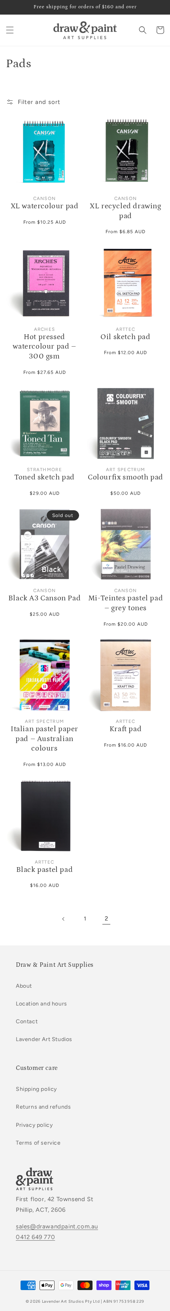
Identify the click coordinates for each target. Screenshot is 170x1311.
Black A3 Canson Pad (44, 598)
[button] (10, 30)
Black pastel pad (44, 870)
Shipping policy (36, 1089)
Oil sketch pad (125, 337)
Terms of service (38, 1142)
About (24, 986)
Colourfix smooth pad (125, 477)
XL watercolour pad (45, 206)
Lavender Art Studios (44, 1039)
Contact (27, 1021)
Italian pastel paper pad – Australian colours (44, 739)
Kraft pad (126, 729)
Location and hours (41, 1003)
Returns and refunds (43, 1107)
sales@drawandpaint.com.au (57, 1226)
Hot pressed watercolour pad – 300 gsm (44, 346)
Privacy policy (34, 1125)
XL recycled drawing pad (125, 211)
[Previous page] (63, 919)
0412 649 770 (35, 1237)
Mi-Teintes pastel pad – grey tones (125, 603)
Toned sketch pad (44, 477)
